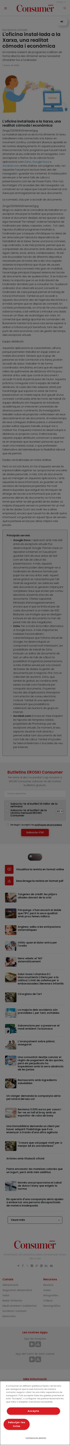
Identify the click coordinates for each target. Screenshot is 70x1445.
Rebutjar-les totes (16, 1424)
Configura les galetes (36, 1438)
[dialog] (35, 1413)
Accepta (33, 1411)
